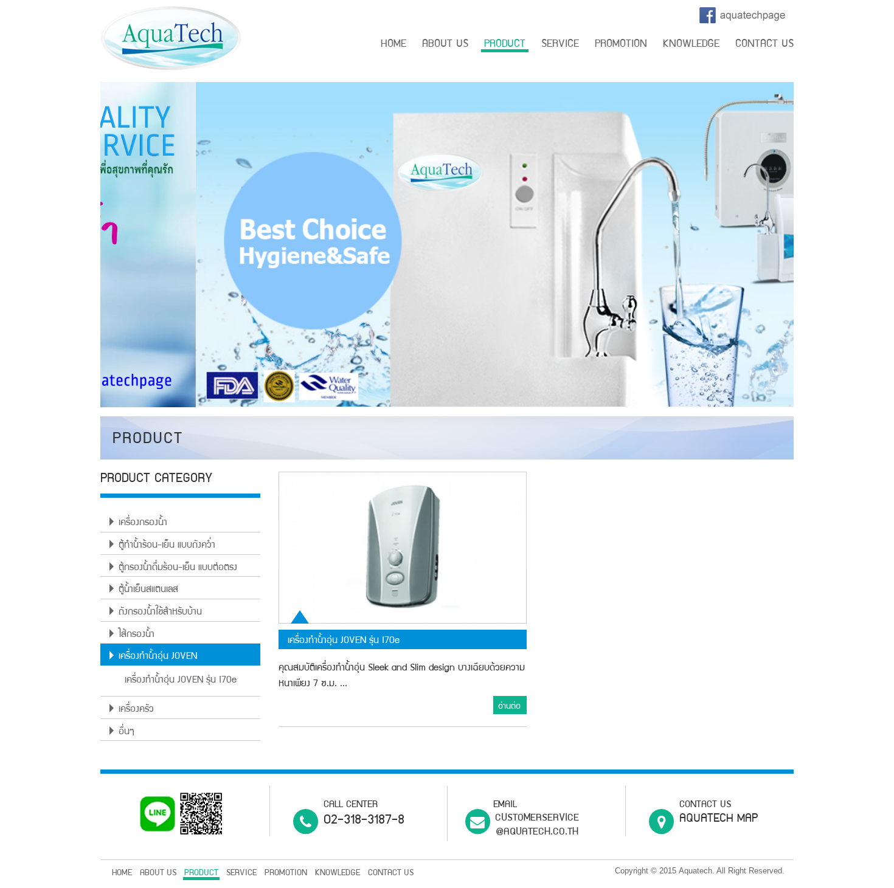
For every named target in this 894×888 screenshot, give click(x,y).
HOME (393, 44)
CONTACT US (764, 44)
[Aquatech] (170, 39)
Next (812, 247)
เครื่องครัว (136, 710)
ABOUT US (445, 44)
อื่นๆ (126, 732)
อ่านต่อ (509, 707)
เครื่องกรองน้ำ (143, 523)
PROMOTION (621, 44)
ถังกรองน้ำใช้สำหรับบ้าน (160, 612)
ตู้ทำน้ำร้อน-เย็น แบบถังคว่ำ (167, 546)
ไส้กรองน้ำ (136, 635)
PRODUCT (504, 44)
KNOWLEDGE (691, 44)
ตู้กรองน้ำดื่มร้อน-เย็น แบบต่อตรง (178, 568)
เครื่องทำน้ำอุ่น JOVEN (158, 657)
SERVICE (560, 44)
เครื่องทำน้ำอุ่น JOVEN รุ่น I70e (181, 680)
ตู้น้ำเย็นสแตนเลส (148, 590)
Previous (82, 247)
